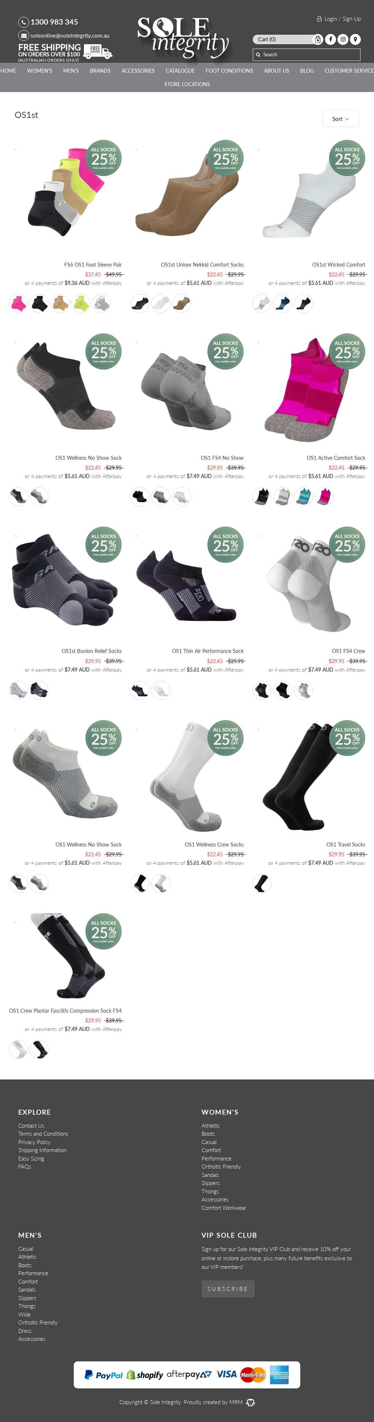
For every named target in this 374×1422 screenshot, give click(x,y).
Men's (71, 71)
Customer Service (349, 71)
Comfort (211, 1150)
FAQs (24, 1166)
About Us (276, 71)
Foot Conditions (229, 71)
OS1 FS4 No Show (222, 458)
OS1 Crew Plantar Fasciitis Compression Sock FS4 (65, 1011)
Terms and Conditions (43, 1133)
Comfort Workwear (224, 1207)
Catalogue (180, 71)
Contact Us (31, 1125)
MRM (236, 1402)
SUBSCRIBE (228, 1288)
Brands (100, 71)
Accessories (138, 71)
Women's (39, 71)
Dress (24, 1330)
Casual (209, 1142)
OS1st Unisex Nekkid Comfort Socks (202, 264)
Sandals (210, 1174)
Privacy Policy (34, 1142)
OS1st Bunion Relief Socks (92, 651)
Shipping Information (42, 1150)
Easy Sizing (31, 1158)
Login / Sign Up (341, 18)
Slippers (211, 1183)
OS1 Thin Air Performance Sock (208, 651)
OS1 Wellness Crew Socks (214, 844)
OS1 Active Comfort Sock (336, 458)
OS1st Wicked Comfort (338, 264)
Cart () (267, 39)
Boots (208, 1133)
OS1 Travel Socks (346, 844)
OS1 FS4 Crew (348, 651)
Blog (307, 71)
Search (270, 54)
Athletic (211, 1125)
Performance (217, 1158)
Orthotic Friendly (221, 1166)
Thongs (210, 1191)
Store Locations (187, 84)
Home (8, 71)
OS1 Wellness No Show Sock (89, 458)
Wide (24, 1314)
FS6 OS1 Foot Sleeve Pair (93, 264)
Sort (338, 118)
